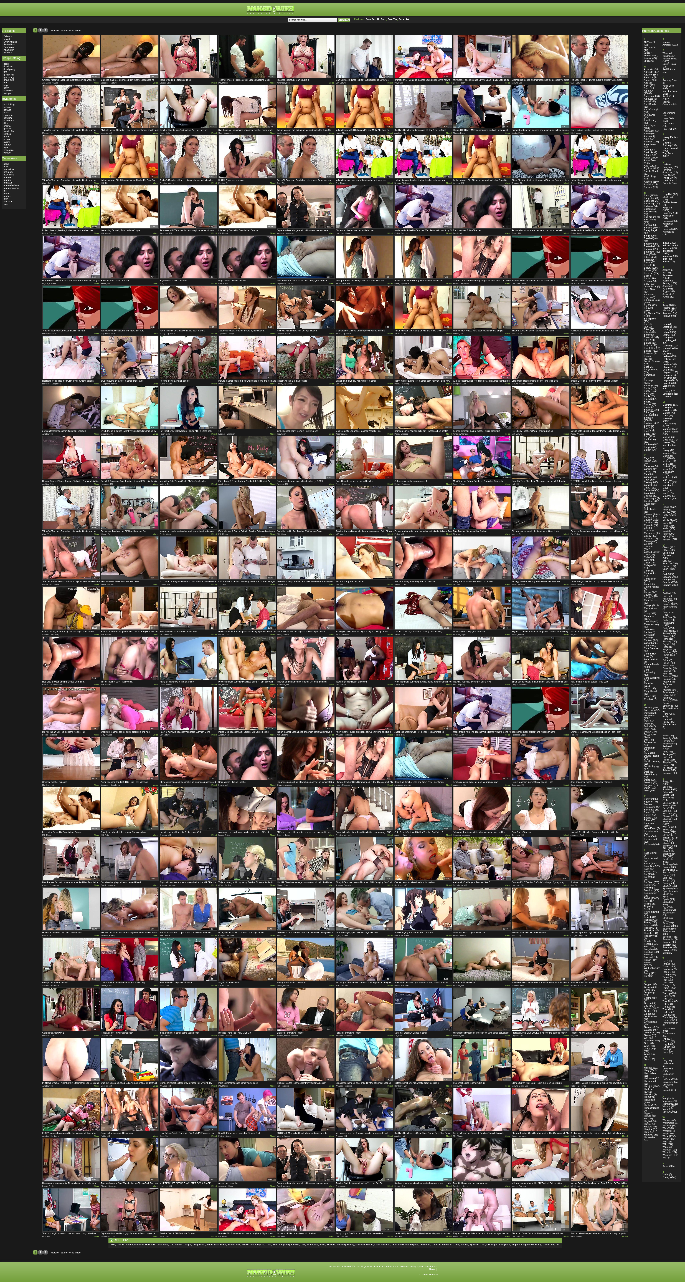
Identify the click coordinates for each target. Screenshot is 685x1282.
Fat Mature (649, 877)
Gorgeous (649, 1040)
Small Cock (668, 96)
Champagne (650, 498)
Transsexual (669, 1028)
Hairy (646, 1070)
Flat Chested (650, 509)
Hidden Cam (650, 461)
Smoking (667, 864)
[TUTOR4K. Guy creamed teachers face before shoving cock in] (306, 558)
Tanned (666, 964)
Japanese (162, 1244)
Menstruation (669, 445)
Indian (666, 242)
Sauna (666, 795)
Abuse (432, 1269)
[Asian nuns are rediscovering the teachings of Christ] (247, 808)
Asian (209, 1244)
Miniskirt (667, 466)
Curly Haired (650, 691)
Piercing (667, 641)
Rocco (666, 765)
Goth (646, 1043)
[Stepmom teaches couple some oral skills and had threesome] (130, 708)
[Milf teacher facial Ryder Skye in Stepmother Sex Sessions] (71, 1059)
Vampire (667, 1098)
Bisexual (446, 1244)
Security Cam (670, 80)
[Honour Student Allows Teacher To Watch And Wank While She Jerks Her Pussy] (71, 457)
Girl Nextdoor (651, 1016)
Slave (665, 851)
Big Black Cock (652, 300)
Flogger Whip (651, 936)
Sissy (665, 840)
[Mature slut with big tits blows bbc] (482, 909)
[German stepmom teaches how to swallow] (423, 859)
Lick (303, 1244)
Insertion (667, 248)
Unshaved (668, 1084)
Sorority (667, 883)
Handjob (648, 1086)
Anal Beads (650, 104)
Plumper (667, 652)
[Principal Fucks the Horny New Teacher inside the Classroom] (365, 257)
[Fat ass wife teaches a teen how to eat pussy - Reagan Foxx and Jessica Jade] (599, 508)
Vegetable (668, 1101)
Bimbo (647, 334)
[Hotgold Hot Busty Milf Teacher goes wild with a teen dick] (482, 106)
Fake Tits (649, 866)
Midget (666, 455)
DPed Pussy (650, 774)
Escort (647, 817)
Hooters (648, 1126)
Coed (646, 560)
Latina (666, 332)
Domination (650, 742)
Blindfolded (649, 348)
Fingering (284, 1244)
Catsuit (647, 487)
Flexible (648, 933)
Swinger (667, 950)
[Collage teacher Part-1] (71, 1009)
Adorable (648, 72)
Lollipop (666, 391)
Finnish (647, 917)
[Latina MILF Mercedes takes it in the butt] (306, 1210)
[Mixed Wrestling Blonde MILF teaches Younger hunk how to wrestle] (541, 959)
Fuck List (404, 19)
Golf (646, 1038)
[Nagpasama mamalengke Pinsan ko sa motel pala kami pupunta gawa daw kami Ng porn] (71, 1160)
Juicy (665, 294)
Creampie (492, 1244)
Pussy (178, 1244)
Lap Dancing (669, 113)
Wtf (664, 1157)
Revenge (667, 754)
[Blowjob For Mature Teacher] (306, 1009)
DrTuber (8, 36)
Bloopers (648, 353)
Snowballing (669, 869)
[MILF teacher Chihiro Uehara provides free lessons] (365, 307)
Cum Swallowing (649, 671)
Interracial (668, 251)
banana (7, 110)
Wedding (667, 1125)
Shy (665, 835)
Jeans (666, 280)
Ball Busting (650, 211)
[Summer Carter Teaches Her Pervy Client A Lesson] (306, 1059)
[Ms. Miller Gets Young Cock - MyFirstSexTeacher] (188, 457)
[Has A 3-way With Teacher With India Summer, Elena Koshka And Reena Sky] (188, 708)
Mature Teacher (671, 431)
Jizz (665, 288)
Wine (665, 1147)
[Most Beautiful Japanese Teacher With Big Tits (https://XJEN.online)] (365, 407)
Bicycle (648, 297)
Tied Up (667, 993)
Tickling (667, 990)
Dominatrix (649, 747)
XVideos (8, 52)
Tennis (666, 977)
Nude (665, 525)
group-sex (9, 80)
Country (648, 594)
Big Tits (555, 1244)
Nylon (665, 536)
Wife (665, 1141)
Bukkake (648, 423)
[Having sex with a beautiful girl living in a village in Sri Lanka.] (365, 608)
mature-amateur (8, 181)
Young (666, 1177)
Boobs (231, 1244)
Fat (316, 1244)
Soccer (666, 872)
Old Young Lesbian (668, 355)
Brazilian (648, 409)
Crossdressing (651, 624)
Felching (648, 887)
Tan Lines (668, 377)
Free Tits (392, 19)
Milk (665, 463)
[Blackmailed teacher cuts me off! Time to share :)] (541, 357)
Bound (647, 399)
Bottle (647, 396)
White (665, 1136)
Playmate (667, 649)
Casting (648, 482)
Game (546, 1244)
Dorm (647, 753)
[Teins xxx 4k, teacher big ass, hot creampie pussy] (306, 608)
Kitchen (666, 310)
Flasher (648, 927)
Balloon (648, 209)
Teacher (667, 969)
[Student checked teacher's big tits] (482, 1059)
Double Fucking (652, 761)
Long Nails (668, 393)
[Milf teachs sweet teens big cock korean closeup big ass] (306, 808)
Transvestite (669, 1033)
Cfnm (456, 1244)
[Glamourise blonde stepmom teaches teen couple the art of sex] (541, 56)
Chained (648, 495)
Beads (647, 262)
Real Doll (667, 129)
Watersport (668, 1123)
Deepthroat (198, 1244)
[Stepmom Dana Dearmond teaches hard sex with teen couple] (541, 1210)
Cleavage (649, 541)
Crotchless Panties (649, 631)
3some (464, 1244)
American (425, 1244)
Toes (665, 1009)
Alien (646, 88)
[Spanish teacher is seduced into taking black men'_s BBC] (365, 808)
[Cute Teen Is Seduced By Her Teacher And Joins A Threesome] (423, 808)
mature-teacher (11, 188)
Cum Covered (651, 600)
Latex (665, 329)
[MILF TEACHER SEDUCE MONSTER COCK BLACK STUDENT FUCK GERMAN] (188, 1160)
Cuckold (648, 640)
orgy (6, 85)
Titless (666, 1004)
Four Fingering (651, 911)
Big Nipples (650, 318)
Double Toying (651, 766)
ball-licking (9, 104)
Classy (647, 536)
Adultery (648, 74)
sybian (7, 142)
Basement (649, 243)
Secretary (403, 1244)
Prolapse (667, 684)
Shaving (667, 819)
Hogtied (648, 1121)
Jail (664, 272)
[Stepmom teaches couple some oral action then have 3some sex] (188, 909)
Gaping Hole (650, 997)
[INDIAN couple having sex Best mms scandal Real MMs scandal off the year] (71, 1109)
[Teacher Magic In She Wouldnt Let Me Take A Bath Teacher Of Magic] (130, 1160)
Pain (665, 596)
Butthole (648, 444)
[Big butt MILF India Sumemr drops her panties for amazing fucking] (541, 608)
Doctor (647, 731)
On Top (666, 566)
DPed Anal (649, 115)
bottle (6, 112)
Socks (666, 875)
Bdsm (647, 257)
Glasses (648, 1030)
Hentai (647, 1105)
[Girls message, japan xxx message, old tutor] (365, 909)
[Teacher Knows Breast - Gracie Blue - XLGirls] (599, 1009)
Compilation (650, 578)
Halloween (649, 1078)
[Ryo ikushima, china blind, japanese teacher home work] (247, 106)
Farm (646, 869)
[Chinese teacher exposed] (71, 758)
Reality (666, 743)
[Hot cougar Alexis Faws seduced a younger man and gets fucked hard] (365, 959)
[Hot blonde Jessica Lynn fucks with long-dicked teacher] (423, 959)
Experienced (650, 839)
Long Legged (669, 340)
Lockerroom (669, 385)
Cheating (648, 501)
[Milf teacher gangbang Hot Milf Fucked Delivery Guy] (541, 1160)
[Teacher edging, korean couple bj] (188, 56)
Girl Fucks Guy (652, 968)
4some (647, 58)
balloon (7, 107)
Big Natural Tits (652, 313)
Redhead (667, 746)
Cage (646, 458)
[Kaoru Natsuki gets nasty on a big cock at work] (188, 307)
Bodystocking (651, 369)
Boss (646, 393)
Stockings (668, 918)
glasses (8, 128)
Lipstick (667, 383)
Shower (666, 832)
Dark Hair (649, 710)
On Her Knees (670, 202)
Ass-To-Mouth (651, 171)
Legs (665, 337)
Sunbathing (668, 939)
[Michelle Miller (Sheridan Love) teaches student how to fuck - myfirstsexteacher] (130, 106)
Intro (665, 259)
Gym (646, 1059)
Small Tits (668, 859)
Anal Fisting (650, 120)
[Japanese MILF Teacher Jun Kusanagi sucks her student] (188, 207)
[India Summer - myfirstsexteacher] (188, 959)
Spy (665, 907)
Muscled (667, 498)
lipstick (7, 134)
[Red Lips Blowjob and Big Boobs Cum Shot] (423, 558)
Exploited (649, 844)
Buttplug (648, 447)
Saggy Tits (668, 781)
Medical (667, 437)
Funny (647, 973)
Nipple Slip (668, 520)
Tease (666, 972)
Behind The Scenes (650, 280)
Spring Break (669, 64)
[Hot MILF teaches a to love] (247, 156)
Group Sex (649, 1054)
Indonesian (668, 245)
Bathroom (649, 251)
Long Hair (667, 194)
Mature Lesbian (670, 348)
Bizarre (647, 342)
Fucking (341, 1244)
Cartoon (648, 477)
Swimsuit (667, 947)
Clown (647, 554)
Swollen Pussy (670, 708)
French (647, 960)
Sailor (665, 786)
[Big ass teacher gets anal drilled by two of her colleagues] (365, 1059)
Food (646, 946)
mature (7, 177)
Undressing (668, 1074)
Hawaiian (648, 1094)
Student (331, 1244)
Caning (647, 471)
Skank (666, 843)
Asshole (648, 181)
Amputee (648, 98)
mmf (6, 82)
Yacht (665, 1174)
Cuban (647, 637)
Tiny (665, 998)
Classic (648, 530)
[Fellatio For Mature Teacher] (365, 1009)
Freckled (648, 957)
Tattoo (666, 966)
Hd (645, 1097)
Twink (665, 1049)
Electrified (649, 809)
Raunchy (667, 738)
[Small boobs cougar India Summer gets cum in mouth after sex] (541, 658)
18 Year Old (650, 42)
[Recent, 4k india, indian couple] (188, 357)
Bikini (647, 332)
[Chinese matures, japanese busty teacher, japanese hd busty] (71, 56)
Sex (238, 1244)
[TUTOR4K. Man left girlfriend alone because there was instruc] (599, 457)
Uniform (436, 1244)
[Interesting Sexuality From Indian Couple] (130, 207)
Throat (666, 988)
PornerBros (9, 44)
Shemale (667, 821)
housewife (9, 174)
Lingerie (259, 1244)
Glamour (648, 1027)
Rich (665, 757)
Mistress (667, 477)
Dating (647, 713)
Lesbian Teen (669, 359)
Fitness (648, 925)
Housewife (649, 1137)
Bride (646, 412)
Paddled (667, 593)
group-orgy (9, 77)
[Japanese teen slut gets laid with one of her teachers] (306, 207)
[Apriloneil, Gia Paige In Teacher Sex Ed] (482, 859)
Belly (646, 284)
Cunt (646, 688)
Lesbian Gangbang (668, 165)
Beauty (647, 267)
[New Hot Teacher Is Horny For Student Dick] (247, 1109)
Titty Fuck (668, 153)
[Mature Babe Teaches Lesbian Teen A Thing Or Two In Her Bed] (599, 1160)
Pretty (666, 681)
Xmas (666, 1166)
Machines (668, 405)
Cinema (648, 528)
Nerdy (666, 509)
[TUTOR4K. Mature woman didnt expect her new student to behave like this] (599, 1059)
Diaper (647, 723)
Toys (665, 1014)
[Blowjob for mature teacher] (71, 959)
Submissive (669, 931)
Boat (646, 367)
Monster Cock (670, 91)
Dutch (647, 788)
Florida (647, 941)
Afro (646, 82)
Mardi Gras (668, 180)
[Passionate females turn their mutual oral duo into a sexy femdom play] (599, 307)
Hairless (648, 1067)
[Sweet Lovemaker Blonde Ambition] (541, 909)
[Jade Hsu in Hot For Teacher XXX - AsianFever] (306, 508)
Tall (664, 961)
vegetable (9, 150)
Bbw (216, 1244)
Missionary (668, 471)
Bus (646, 428)
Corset (647, 584)
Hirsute (647, 1116)
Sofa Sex (667, 811)
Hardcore (150, 1244)
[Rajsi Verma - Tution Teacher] (482, 207)
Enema (647, 815)
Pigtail (666, 644)
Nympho (667, 539)
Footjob (648, 949)
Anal (394, 1244)
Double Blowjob (652, 361)
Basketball (649, 246)
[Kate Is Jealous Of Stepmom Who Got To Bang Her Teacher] (130, 608)
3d (645, 53)
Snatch (666, 867)
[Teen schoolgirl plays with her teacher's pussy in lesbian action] (71, 1210)
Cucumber (649, 643)
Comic (647, 570)
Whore (666, 1139)
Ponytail (667, 671)
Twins (665, 1052)
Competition (650, 573)
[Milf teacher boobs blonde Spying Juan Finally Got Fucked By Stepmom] (482, 56)
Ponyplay (667, 668)
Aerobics (648, 77)
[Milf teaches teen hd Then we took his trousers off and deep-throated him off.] (365, 1109)
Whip (665, 1133)
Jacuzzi (667, 270)
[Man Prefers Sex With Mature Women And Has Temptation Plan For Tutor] (71, 859)
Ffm (646, 901)
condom (8, 118)
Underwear (668, 1068)
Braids (647, 407)
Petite (309, 1244)
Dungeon (648, 785)
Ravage (666, 741)
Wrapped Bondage (667, 54)
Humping (667, 221)
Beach (647, 259)
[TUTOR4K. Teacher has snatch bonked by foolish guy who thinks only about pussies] (306, 909)
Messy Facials (670, 137)
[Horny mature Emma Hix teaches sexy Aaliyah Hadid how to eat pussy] (423, 357)
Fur (645, 976)
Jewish (666, 286)
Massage (667, 418)
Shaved (666, 816)
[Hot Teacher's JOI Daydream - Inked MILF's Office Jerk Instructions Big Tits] (188, 407)
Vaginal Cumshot (667, 103)
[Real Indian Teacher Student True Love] (599, 658)
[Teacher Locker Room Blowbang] (365, 658)
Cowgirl (647, 605)
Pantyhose (668, 612)
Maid (665, 407)
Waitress (667, 1120)
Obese (666, 547)
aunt (6, 166)
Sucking (667, 936)
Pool (665, 673)
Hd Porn (381, 19)
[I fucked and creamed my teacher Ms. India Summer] (306, 658)
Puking (666, 697)
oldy (6, 198)
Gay (646, 1005)
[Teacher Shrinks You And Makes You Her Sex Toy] (188, 106)
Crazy (647, 613)
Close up (648, 546)
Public (245, 1244)
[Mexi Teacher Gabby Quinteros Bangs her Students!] (482, 457)
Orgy (665, 579)
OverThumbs (10, 42)
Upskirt (666, 1090)
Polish (666, 665)
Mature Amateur (667, 43)
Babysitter (649, 198)
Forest (647, 954)
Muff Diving (668, 123)
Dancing (648, 707)
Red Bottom (669, 69)
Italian (666, 261)
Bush (646, 431)
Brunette (648, 417)
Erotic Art (649, 152)
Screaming (668, 797)
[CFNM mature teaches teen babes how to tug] (130, 959)
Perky (666, 628)
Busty (538, 1244)
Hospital (648, 1129)
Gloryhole (649, 1032)
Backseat (649, 201)
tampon (7, 144)
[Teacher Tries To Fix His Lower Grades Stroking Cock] (247, 56)
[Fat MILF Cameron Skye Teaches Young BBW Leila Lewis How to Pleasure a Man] (130, 457)
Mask (665, 415)
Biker (646, 329)
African (647, 80)
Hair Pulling (650, 1073)
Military (666, 461)
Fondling (648, 944)
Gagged (648, 984)
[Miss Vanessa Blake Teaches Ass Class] (130, 558)
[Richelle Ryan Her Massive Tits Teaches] (599, 959)
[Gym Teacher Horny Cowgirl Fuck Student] (306, 407)
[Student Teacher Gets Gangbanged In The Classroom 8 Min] (482, 257)
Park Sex (667, 617)
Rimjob (666, 762)
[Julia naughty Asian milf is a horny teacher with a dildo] (482, 808)
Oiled (665, 552)
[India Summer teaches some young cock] (188, 1009)
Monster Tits (669, 485)
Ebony (350, 1244)
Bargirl (647, 235)
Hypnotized (668, 231)
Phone (666, 636)
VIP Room (668, 767)
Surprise (667, 942)
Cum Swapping (651, 677)
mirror (6, 136)
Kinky (665, 305)
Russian (667, 773)
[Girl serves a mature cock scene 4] (423, 457)
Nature (666, 507)
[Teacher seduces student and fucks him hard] (541, 257)
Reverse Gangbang (668, 171)
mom (6, 193)
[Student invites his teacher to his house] (365, 207)
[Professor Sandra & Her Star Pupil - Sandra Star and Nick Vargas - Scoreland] (599, 859)
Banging (648, 227)
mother (7, 196)
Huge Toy (667, 213)
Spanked (667, 888)
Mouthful (667, 496)
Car (646, 474)
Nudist (666, 528)
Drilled (647, 780)
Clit (645, 544)
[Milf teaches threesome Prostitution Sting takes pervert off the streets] (482, 1009)
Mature (120, 1244)
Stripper (667, 926)
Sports (666, 899)
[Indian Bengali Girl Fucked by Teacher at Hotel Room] (599, 558)
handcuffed (9, 131)
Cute (268, 1244)
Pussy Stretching (668, 704)
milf (5, 190)
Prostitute (668, 692)
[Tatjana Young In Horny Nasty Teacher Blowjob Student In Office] (247, 859)
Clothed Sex (650, 552)
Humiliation (668, 215)
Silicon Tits (668, 837)
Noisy (665, 523)
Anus (646, 139)
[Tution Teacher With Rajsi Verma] (130, 658)
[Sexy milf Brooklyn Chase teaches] (423, 1009)
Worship (667, 1152)
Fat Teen (648, 882)
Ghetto (647, 1011)
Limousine (668, 375)
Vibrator (667, 1103)
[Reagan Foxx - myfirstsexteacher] (130, 1009)
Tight (665, 996)
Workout (667, 1149)
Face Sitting (650, 853)
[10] (247, 407)
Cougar (187, 1244)
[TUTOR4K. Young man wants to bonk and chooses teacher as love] (188, 558)
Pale (665, 601)
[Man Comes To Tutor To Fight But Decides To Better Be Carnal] (365, 56)
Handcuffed (650, 1081)
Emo (646, 812)
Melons (666, 442)
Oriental (667, 582)
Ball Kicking (650, 217)
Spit (665, 896)
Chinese (648, 514)
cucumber (9, 120)
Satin (665, 792)
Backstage (649, 203)
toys (6, 147)
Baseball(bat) (651, 238)
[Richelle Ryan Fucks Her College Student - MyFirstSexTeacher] (306, 307)
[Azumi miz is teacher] (247, 1160)
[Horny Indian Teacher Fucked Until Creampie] (599, 106)
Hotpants (648, 1134)
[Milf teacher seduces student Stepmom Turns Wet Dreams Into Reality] (130, 909)
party (6, 88)
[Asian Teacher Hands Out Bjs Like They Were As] (130, 758)
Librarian (667, 367)
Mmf (665, 479)
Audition (648, 187)
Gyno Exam (650, 828)
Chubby (648, 519)
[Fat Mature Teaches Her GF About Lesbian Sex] (130, 508)
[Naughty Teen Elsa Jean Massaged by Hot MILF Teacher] (541, 457)
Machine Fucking (667, 144)
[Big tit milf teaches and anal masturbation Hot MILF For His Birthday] (188, 859)
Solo (275, 1244)
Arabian (648, 141)
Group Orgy (650, 1048)
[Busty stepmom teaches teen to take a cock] (482, 558)
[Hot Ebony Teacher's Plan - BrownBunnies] (541, 407)
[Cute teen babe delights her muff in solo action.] (130, 808)
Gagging (648, 987)
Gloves (647, 1035)
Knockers (667, 313)
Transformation (670, 1022)
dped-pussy (10, 69)
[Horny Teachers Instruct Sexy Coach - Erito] (541, 758)
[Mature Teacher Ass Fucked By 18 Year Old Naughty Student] (599, 608)
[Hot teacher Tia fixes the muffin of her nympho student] (71, 357)
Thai (482, 1244)
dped (6, 63)
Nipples (515, 1244)
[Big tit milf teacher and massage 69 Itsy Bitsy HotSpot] (423, 106)
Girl (646, 1013)
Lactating (667, 327)
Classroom (649, 533)
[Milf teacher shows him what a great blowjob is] (423, 1059)
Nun (665, 531)
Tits (171, 1244)
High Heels (649, 1100)
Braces (647, 404)
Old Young (668, 555)
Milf (113, 1244)
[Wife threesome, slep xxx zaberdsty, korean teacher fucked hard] (482, 357)
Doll (646, 739)
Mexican (667, 453)
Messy (666, 450)
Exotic (369, 1244)
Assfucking (650, 176)
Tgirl (665, 980)
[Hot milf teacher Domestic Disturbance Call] (188, 808)
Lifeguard (667, 372)
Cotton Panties (651, 586)
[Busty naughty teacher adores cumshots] (423, 909)
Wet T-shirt (668, 827)
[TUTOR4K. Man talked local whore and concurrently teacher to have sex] (306, 1109)
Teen (665, 974)
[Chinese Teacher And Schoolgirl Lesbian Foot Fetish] (599, 708)
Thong (666, 985)
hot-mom (8, 172)
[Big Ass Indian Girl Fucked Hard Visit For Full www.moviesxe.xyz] (71, 708)
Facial (647, 863)
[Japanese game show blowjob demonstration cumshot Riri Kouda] (306, 758)
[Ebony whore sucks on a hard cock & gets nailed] (247, 909)
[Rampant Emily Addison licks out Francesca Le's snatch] (423, 407)
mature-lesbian (11, 185)
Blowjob (648, 356)
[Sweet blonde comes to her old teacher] (365, 457)
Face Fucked (651, 858)
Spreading (668, 902)
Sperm (666, 894)
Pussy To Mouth (667, 492)
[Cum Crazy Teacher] (541, 808)
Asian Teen (650, 160)
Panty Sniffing (670, 606)
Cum (646, 645)
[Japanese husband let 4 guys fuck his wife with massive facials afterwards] (130, 1210)
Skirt (665, 848)
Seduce (666, 805)
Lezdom (667, 364)
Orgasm (667, 577)
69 (645, 61)
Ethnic (647, 820)
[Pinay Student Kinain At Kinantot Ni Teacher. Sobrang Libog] (541, 156)
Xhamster (9, 50)
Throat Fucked (670, 148)
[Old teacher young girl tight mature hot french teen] (541, 508)
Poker (666, 660)
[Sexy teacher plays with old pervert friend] (130, 859)
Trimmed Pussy (667, 720)
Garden (647, 1003)
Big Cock (648, 308)
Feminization (650, 893)
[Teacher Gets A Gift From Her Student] (188, 1210)
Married (666, 413)
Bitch (646, 340)
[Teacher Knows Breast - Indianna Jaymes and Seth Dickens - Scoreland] (365, 508)
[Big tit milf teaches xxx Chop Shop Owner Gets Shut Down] (423, 1109)
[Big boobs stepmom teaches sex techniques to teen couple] (541, 106)
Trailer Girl (668, 178)
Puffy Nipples (669, 515)
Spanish (474, 1244)
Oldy (376, 1244)
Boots (647, 388)
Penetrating (668, 622)
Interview (667, 256)
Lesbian (667, 345)
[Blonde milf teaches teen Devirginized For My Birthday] (188, 1059)
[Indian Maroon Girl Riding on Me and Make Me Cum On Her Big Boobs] (306, 106)
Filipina (647, 903)
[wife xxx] (270, 9)
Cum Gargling (651, 659)
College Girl (650, 565)
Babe (223, 1244)
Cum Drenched (651, 648)
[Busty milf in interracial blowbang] (130, 1109)
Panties (666, 604)
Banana (648, 225)
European (504, 1244)
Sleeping (667, 853)
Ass (252, 1244)
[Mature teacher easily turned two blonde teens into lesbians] (247, 357)
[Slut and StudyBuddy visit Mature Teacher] (365, 357)
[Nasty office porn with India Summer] (188, 658)
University (668, 1082)
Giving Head (650, 1022)
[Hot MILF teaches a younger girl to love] (482, 658)
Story (665, 923)
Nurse (666, 533)
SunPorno (9, 47)
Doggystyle (527, 1244)
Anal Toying (650, 125)
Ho (645, 1118)
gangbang (9, 74)
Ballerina (648, 206)
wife (6, 204)
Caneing (648, 469)
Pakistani (667, 598)
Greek (647, 1046)
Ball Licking (650, 219)
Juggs (666, 291)
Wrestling (667, 1155)
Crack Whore (650, 608)
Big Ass (414, 1244)
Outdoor (667, 585)
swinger (7, 93)
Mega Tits (668, 439)
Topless (667, 1012)
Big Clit (647, 305)
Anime (647, 133)
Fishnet (648, 919)
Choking (648, 517)
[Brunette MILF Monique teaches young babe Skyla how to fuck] (423, 56)
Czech (647, 699)
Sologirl (666, 880)
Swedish (667, 944)
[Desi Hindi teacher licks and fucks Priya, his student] (306, 257)
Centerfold (649, 490)
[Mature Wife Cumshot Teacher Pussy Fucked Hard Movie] (599, 407)
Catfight (648, 485)
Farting (647, 871)
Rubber (666, 770)
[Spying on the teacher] (247, 959)
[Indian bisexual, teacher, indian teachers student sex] (365, 156)
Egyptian (648, 801)
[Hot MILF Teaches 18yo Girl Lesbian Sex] (71, 909)
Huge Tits (668, 207)
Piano (665, 639)
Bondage (648, 380)
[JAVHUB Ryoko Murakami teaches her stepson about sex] (423, 1210)
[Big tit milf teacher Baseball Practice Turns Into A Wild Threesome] (482, 1109)
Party (665, 620)
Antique (648, 136)
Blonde (647, 350)
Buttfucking (650, 439)
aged (6, 164)
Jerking (666, 283)
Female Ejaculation (649, 805)
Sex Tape (667, 813)
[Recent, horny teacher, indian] (365, 558)
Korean (666, 315)
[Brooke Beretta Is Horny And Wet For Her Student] (599, 357)
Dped (646, 771)
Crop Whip (649, 621)
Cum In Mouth (651, 664)
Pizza (665, 647)
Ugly (665, 1060)
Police (666, 663)
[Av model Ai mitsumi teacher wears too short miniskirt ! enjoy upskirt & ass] (541, 207)
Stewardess (669, 912)
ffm (5, 71)
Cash (646, 479)
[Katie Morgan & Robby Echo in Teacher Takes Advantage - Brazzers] (247, 508)
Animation (649, 131)
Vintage (666, 1106)
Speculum (668, 891)
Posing (666, 679)
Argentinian (650, 144)
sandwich (8, 90)
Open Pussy (669, 569)
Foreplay (648, 952)
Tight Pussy (669, 713)
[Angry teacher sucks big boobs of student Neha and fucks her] (365, 708)
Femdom (648, 890)
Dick (646, 726)
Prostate (667, 689)
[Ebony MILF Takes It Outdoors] (306, 959)
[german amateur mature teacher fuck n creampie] (482, 407)
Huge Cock (668, 85)
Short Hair (668, 197)
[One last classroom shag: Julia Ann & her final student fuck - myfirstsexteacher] (130, 1059)
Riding (666, 759)
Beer (646, 275)
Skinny (666, 845)
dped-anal (9, 66)
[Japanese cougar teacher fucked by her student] (247, 307)
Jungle (666, 296)
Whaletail (667, 1131)
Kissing (295, 1244)
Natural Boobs (670, 58)
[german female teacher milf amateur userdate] (71, 407)
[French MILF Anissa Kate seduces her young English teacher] (482, 307)
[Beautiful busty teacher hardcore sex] (482, 1160)
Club (646, 557)
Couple (647, 597)
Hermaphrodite (651, 1108)
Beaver (647, 270)
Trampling (668, 1017)
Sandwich (668, 789)
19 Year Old (650, 47)
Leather (666, 335)
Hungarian (668, 223)
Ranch (666, 735)
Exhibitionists (651, 831)
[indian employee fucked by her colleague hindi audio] (71, 608)
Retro (665, 751)
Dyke (646, 790)
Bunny (647, 425)
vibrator (7, 152)
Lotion (666, 396)
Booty (647, 391)
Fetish (129, 1244)
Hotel (646, 1132)
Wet (665, 1128)
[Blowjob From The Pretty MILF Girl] (247, 1009)
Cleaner (648, 538)
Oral (665, 574)
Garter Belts (650, 286)
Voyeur (666, 1111)
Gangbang (649, 992)
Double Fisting (651, 755)
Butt (646, 436)
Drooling (648, 782)
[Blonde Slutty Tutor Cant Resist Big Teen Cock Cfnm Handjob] (541, 1059)
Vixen (665, 1109)
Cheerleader (650, 503)
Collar (647, 562)
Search (344, 19)
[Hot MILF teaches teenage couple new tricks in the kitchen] (306, 859)
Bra (646, 401)
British (647, 415)
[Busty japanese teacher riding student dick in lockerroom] (599, 1109)
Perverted (668, 630)
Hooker (647, 1124)
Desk (646, 721)
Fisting (647, 922)
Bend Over (649, 289)
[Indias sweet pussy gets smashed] (482, 608)
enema (7, 126)
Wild (665, 1144)
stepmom (8, 201)
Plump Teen (669, 655)
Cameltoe (649, 466)
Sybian (666, 952)
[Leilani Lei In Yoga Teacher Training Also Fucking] (423, 608)
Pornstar (385, 1244)
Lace (665, 324)
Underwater (668, 1063)
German (360, 1244)
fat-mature (9, 169)
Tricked (666, 1041)
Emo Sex (371, 19)
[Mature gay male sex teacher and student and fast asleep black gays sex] (188, 508)
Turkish (666, 1047)
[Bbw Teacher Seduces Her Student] (482, 508)
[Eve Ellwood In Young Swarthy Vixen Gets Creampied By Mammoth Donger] (130, 407)
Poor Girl (667, 175)
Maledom (667, 410)
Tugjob (666, 1044)
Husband (667, 229)
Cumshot (648, 683)
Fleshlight (649, 930)
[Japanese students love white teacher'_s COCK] (306, 457)
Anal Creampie (651, 109)
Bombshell (649, 375)
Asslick (648, 184)
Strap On (667, 563)
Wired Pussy (669, 724)
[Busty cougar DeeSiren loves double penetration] (365, 1210)
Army (647, 149)
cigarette (8, 115)
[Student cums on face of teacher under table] (541, 307)
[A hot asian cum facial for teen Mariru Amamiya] (482, 758)
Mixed (97, 83)
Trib (664, 1038)
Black (647, 345)
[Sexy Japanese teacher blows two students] (599, 758)
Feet (646, 885)
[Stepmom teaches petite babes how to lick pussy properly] (599, 1210)
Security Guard (670, 183)
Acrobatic (649, 69)
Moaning (667, 482)
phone (7, 139)
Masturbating (669, 423)
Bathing (648, 249)
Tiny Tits (667, 1001)
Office (666, 550)
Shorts (666, 829)
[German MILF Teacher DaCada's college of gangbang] (541, 859)
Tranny (666, 1020)
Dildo (646, 729)
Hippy (647, 1113)
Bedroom (648, 273)
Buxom (647, 450)
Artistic (647, 155)
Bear (646, 265)
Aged (322, 1244)
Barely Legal (650, 230)
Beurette (648, 294)
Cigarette (648, 525)
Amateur (139, 1244)
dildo (6, 123)
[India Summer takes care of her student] (188, 608)
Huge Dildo (668, 118)
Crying (647, 635)
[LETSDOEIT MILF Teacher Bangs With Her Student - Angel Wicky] (247, 558)
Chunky (648, 522)
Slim (665, 856)
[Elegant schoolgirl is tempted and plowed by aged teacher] (482, 1210)
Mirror (665, 469)
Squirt (666, 910)
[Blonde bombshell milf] (482, 959)
